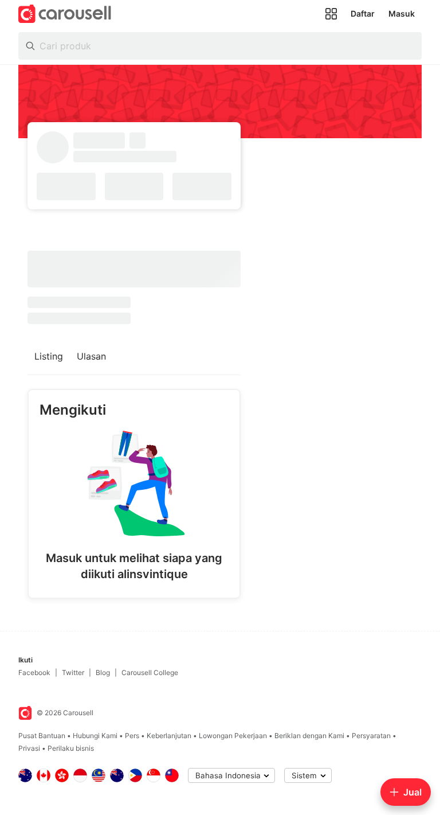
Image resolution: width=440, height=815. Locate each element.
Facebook (34, 672)
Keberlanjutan (169, 735)
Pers (132, 735)
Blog (103, 672)
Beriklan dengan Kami (309, 735)
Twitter (73, 672)
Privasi (29, 748)
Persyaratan (371, 735)
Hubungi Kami (95, 735)
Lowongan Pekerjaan (233, 735)
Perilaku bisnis (71, 748)
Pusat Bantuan (41, 735)
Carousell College (149, 672)
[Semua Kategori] (331, 14)
